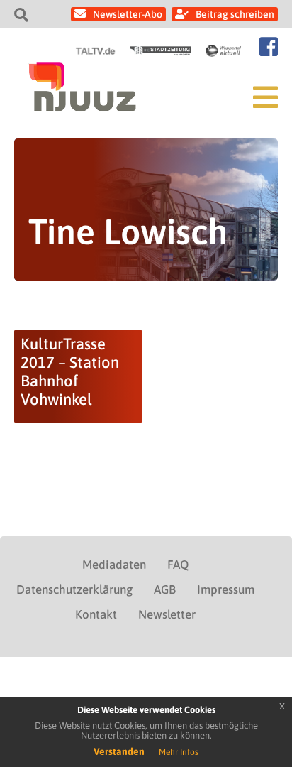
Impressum (225, 589)
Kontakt (96, 614)
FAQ (178, 564)
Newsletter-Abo (127, 14)
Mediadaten (114, 564)
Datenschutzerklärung (74, 589)
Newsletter (167, 614)
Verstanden (119, 751)
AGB (165, 589)
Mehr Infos (178, 752)
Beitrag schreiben (235, 14)
